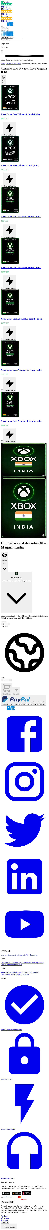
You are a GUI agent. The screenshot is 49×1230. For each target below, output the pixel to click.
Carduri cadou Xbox (13, 64)
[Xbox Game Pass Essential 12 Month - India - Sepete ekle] (2, 339)
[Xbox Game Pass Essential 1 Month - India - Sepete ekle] (2, 237)
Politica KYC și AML (22, 972)
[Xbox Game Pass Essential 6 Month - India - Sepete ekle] (2, 288)
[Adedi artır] (9, 624)
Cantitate (4, 622)
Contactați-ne (13, 955)
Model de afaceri (32, 955)
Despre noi (5, 955)
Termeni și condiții (7, 972)
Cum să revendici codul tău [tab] (36, 704)
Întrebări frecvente (15, 965)
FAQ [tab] (11, 704)
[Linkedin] (24, 900)
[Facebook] (24, 757)
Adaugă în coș (6, 694)
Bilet (3, 963)
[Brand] (8, 26)
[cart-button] (8, 28)
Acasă (3, 64)
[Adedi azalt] (2, 624)
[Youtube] (24, 947)
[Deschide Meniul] (2, 26)
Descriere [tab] (5, 704)
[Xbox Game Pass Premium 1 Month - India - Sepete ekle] (2, 390)
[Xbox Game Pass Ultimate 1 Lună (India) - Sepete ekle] (2, 135)
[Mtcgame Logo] (8, 709)
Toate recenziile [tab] (20, 704)
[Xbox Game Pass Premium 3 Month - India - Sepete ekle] (2, 441)
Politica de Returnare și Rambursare (18, 963)
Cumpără (16, 694)
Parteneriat (22, 955)
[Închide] (2, 52)
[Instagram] (24, 804)
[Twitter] (24, 852)
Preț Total (4, 626)
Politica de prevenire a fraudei (18, 974)
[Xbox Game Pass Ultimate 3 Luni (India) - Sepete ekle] (2, 186)
